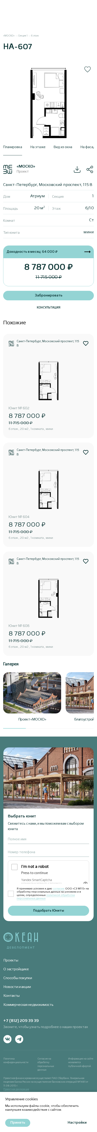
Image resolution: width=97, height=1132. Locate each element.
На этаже (38, 147)
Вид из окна (63, 147)
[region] (48, 37)
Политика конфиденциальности (15, 1060)
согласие (59, 888)
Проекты (10, 960)
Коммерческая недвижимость (28, 1005)
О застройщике (16, 969)
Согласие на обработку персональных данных (45, 1064)
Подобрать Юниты (48, 910)
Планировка (12, 147)
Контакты (11, 996)
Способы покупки (17, 978)
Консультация (48, 307)
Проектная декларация (16, 1089)
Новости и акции (17, 987)
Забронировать (48, 295)
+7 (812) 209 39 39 (21, 1021)
